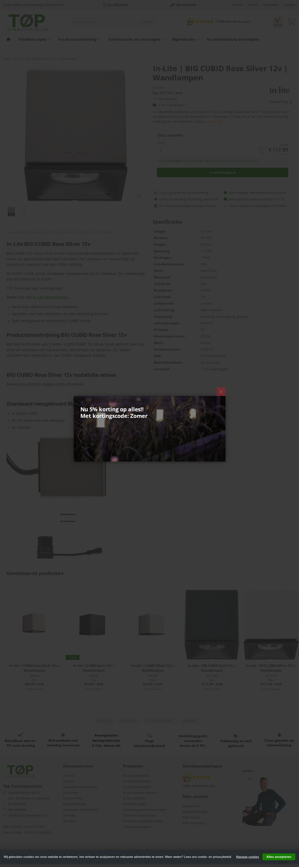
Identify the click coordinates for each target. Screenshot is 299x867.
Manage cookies (247, 856)
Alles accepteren (278, 856)
